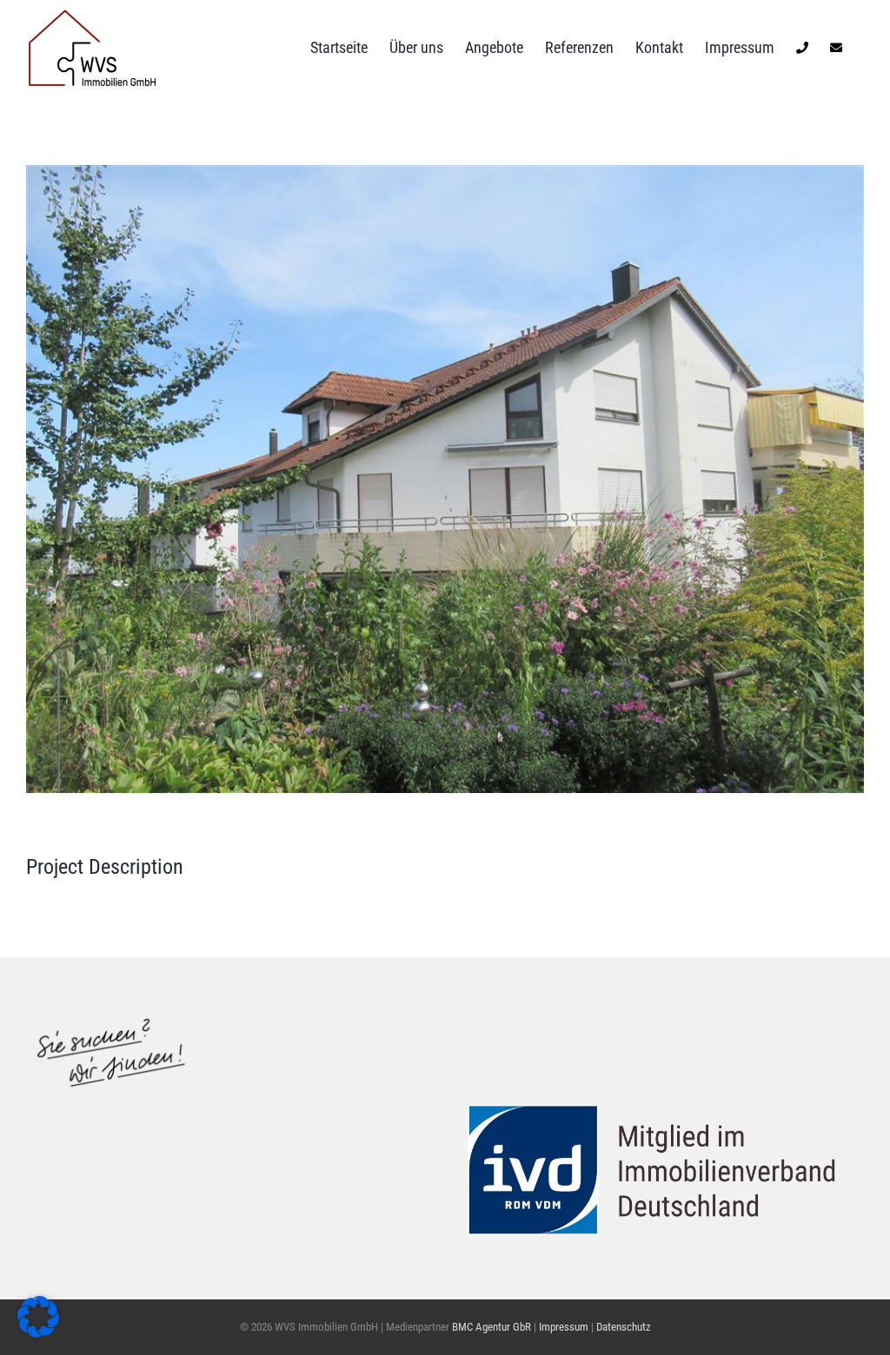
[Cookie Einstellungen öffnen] (38, 1332)
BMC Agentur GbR (491, 1326)
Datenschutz (623, 1326)
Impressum (565, 1326)
